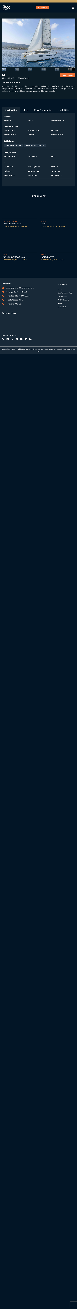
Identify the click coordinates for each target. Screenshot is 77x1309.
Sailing (14, 221)
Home (59, 289)
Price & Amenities (43, 110)
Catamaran (7, 221)
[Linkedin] (26, 334)
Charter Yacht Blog (64, 293)
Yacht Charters (62, 300)
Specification (11, 110)
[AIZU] (56, 210)
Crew (25, 110)
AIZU (43, 223)
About (59, 303)
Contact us (61, 307)
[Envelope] (8, 334)
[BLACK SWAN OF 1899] (19, 244)
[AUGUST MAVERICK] (19, 210)
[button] (71, 7)
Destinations (61, 296)
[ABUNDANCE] (56, 244)
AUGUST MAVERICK (13, 223)
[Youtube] (21, 334)
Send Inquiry (66, 75)
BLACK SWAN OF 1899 (14, 257)
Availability (63, 110)
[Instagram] (12, 334)
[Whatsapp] (3, 334)
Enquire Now (41, 7)
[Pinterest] (30, 334)
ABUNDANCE (47, 257)
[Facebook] (17, 334)
